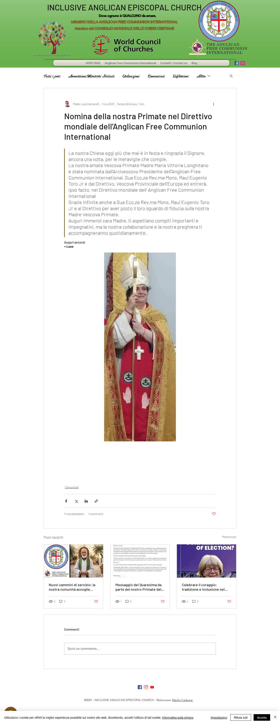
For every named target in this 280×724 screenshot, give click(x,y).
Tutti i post (52, 76)
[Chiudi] (275, 717)
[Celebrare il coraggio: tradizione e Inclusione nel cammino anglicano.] (206, 561)
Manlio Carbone (182, 700)
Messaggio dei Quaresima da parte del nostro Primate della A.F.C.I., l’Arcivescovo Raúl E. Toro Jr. (139, 586)
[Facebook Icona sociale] (236, 63)
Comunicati (156, 76)
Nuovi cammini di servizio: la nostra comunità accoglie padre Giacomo (72, 586)
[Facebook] (140, 687)
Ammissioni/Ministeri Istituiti (91, 76)
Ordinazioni (131, 76)
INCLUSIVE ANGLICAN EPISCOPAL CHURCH (124, 7)
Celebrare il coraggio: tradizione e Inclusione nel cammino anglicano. (203, 586)
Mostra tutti (229, 536)
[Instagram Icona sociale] (243, 63)
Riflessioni (180, 76)
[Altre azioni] (213, 103)
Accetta (262, 717)
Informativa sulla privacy (177, 717)
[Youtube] (152, 687)
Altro (201, 76)
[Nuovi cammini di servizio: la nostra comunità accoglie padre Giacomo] (73, 561)
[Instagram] (146, 687)
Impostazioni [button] (219, 717)
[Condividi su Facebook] (66, 501)
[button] (231, 75)
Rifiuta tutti (241, 717)
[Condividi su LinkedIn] (86, 501)
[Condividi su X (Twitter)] (76, 501)
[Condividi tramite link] (96, 501)
